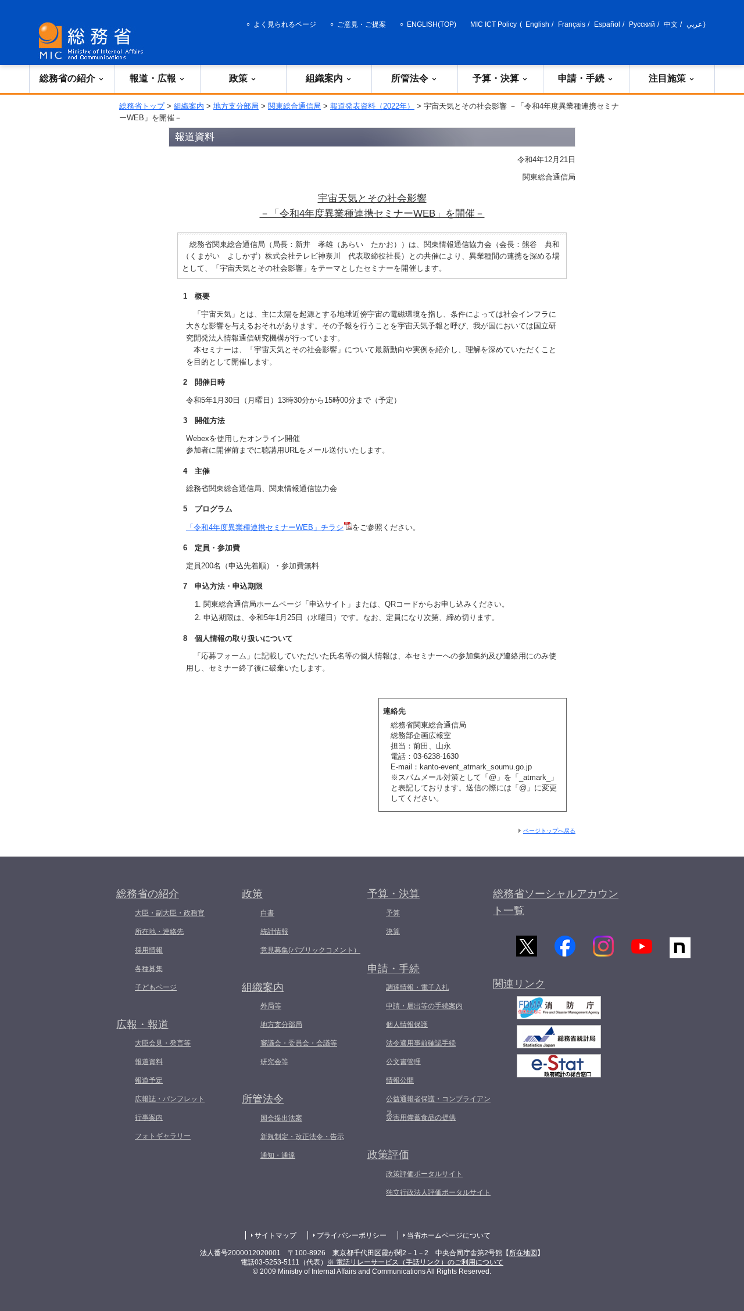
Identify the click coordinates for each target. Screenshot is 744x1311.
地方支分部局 (236, 106)
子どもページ (156, 987)
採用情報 (149, 950)
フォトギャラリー (163, 1136)
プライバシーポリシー (352, 1235)
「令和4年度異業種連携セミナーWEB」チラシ (265, 527)
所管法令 (409, 78)
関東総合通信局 (294, 106)
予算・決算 (496, 78)
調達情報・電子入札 (417, 987)
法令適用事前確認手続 (421, 1043)
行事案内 (149, 1117)
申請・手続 (581, 78)
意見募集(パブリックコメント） (310, 950)
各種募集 (149, 969)
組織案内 (324, 78)
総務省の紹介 (67, 78)
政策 (238, 78)
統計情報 (274, 931)
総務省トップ (141, 106)
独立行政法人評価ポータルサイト (438, 1192)
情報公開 (400, 1080)
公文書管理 (403, 1062)
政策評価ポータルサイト (424, 1174)
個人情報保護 (407, 1024)
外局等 (270, 1006)
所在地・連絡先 (159, 931)
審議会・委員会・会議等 (298, 1043)
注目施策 (667, 78)
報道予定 (149, 1080)
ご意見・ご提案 (361, 24)
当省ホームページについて (449, 1235)
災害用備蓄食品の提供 (421, 1117)
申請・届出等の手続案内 (424, 1006)
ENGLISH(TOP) (431, 24)
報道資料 (149, 1062)
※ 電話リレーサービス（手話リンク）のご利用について (415, 1262)
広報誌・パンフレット (170, 1099)
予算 (393, 913)
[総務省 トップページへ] (93, 41)
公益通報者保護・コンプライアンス (438, 1106)
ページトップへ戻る (549, 831)
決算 (393, 931)
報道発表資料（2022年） (372, 106)
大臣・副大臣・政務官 (170, 913)
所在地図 (523, 1252)
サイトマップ (275, 1235)
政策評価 (388, 1154)
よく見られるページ (284, 24)
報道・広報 (153, 78)
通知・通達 (277, 1155)
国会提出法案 (281, 1118)
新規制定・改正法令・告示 (302, 1137)
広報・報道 (142, 1024)
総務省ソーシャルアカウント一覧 (555, 902)
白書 (267, 913)
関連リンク (519, 984)
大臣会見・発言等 (163, 1043)
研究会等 (274, 1062)
